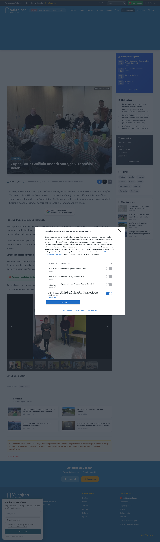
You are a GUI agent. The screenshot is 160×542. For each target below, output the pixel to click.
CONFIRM (63, 302)
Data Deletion (67, 311)
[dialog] (80, 271)
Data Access (80, 311)
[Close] (120, 231)
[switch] (109, 268)
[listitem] (80, 263)
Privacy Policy (93, 311)
